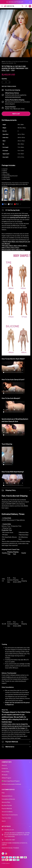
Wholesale (4, 774)
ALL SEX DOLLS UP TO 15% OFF (14, 2)
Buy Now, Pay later (7, 805)
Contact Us (5, 768)
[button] (30, 2)
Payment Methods (7, 808)
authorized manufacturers (13, 97)
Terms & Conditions (7, 811)
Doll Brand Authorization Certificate (11, 784)
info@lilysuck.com (7, 221)
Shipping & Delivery (7, 796)
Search (4, 821)
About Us (4, 765)
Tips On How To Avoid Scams (10, 814)
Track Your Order (6, 818)
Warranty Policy (6, 802)
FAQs (3, 792)
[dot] (5, 58)
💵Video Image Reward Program (11, 781)
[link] (9, 6)
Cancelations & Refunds (8, 799)
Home (3, 61)
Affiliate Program (6, 778)
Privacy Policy (5, 771)
